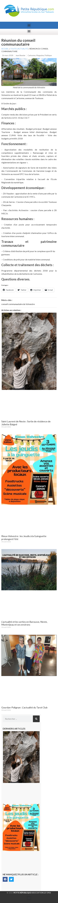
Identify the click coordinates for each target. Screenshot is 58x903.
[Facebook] (5, 879)
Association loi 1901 (32, 893)
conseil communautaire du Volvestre (18, 304)
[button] (29, 25)
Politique (48, 55)
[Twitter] (11, 879)
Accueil (5, 49)
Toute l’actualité (19, 49)
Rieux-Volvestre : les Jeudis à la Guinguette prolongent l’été (23, 538)
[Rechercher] (36, 718)
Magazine (40, 55)
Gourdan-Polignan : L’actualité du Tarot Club (24, 707)
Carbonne (31, 55)
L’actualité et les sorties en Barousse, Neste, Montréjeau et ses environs (24, 623)
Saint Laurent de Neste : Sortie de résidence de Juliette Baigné (26, 423)
